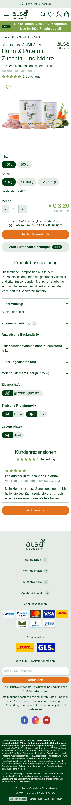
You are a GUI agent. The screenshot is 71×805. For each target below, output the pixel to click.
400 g (9, 164)
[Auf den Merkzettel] (8, 87)
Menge (6, 201)
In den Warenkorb (35, 234)
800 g (24, 164)
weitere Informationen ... (18, 70)
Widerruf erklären (18, 799)
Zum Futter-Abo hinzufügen (34, 247)
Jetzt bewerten (35, 510)
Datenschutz (36, 799)
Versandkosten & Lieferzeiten (16, 781)
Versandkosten (49, 788)
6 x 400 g (27, 182)
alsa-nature (11, 45)
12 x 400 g (48, 182)
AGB (46, 799)
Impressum (56, 799)
